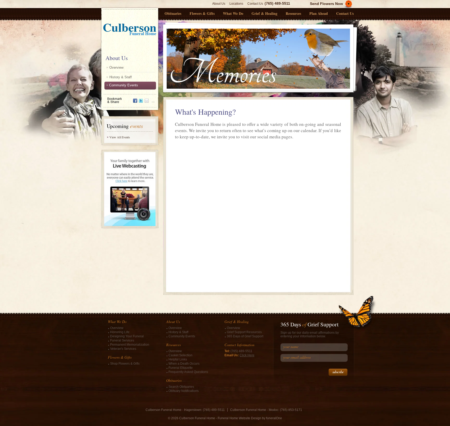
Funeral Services (122, 340)
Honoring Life (119, 332)
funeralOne (274, 418)
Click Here (247, 355)
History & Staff (120, 77)
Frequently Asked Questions (188, 372)
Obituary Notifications (183, 391)
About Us (218, 3)
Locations (236, 3)
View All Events (119, 137)
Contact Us (255, 3)
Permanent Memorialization (129, 344)
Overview (116, 67)
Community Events (123, 85)
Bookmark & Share (129, 98)
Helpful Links (177, 359)
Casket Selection (180, 355)
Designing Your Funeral (127, 336)
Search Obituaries (181, 387)
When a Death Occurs (183, 363)
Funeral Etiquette (180, 368)
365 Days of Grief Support (245, 336)
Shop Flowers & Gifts (125, 363)
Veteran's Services (123, 349)
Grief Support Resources (244, 332)
